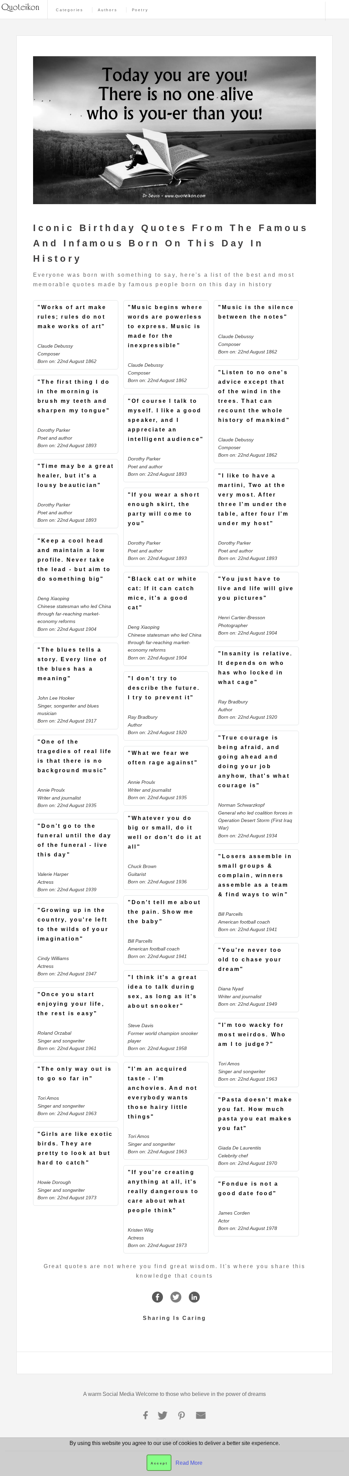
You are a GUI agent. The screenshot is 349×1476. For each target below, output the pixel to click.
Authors (108, 10)
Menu (336, 11)
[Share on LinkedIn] (194, 1300)
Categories (70, 10)
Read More (189, 1462)
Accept (159, 1463)
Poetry (140, 10)
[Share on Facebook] (157, 1300)
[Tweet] (175, 1300)
